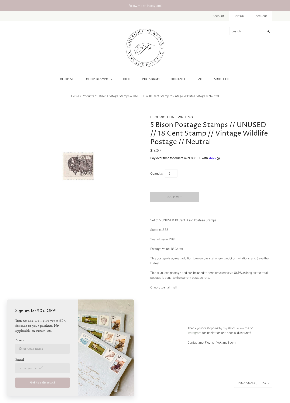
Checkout (260, 16)
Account (218, 16)
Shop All (67, 79)
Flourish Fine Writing (171, 117)
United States (251, 383)
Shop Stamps (97, 79)
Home (126, 79)
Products (88, 96)
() (239, 16)
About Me (222, 79)
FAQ (200, 79)
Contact (178, 79)
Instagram (151, 79)
